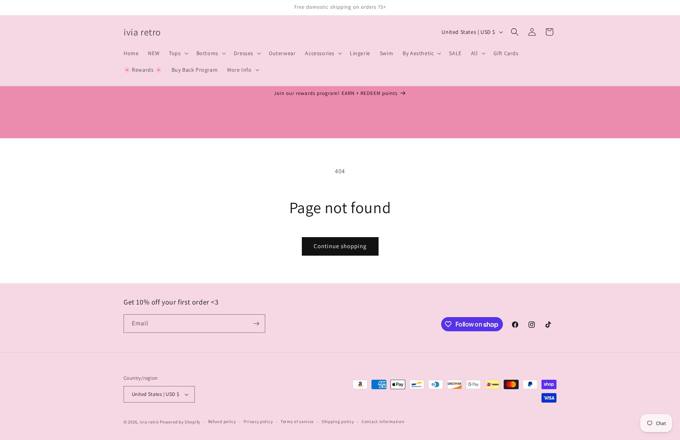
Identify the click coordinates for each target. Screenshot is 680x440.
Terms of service (297, 421)
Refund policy (222, 421)
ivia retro (149, 422)
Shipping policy (338, 421)
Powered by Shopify (180, 422)
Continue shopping (340, 246)
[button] (177, 53)
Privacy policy (258, 421)
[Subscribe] (256, 323)
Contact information (383, 421)
